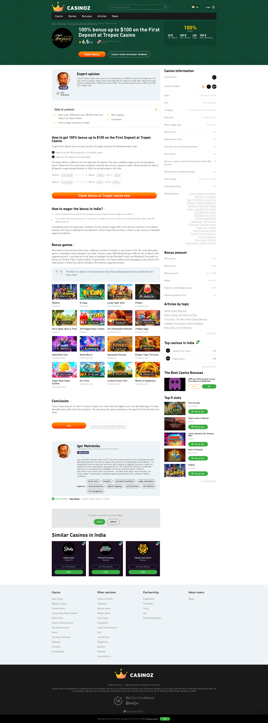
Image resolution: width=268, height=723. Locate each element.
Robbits (191, 465)
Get (69, 425)
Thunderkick (193, 406)
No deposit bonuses (61, 637)
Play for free (65, 296)
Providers (56, 646)
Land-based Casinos (107, 627)
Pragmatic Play (114, 306)
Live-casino (102, 618)
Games (72, 16)
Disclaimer (148, 603)
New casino (57, 598)
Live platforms (104, 656)
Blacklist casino (59, 603)
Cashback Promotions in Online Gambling (183, 323)
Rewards (56, 641)
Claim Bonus (92, 54)
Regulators (102, 641)
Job (144, 613)
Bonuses (87, 16)
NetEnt (191, 421)
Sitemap (101, 651)
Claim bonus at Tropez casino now (104, 195)
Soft (99, 632)
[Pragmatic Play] (209, 87)
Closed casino (58, 608)
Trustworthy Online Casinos (65, 613)
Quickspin (56, 306)
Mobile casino (103, 613)
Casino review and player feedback (129, 54)
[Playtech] (214, 87)
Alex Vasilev (74, 499)
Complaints (102, 622)
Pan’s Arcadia (194, 403)
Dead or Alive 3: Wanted (198, 418)
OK (165, 719)
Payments (102, 603)
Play (69, 572)
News (115, 16)
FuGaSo (191, 438)
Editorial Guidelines (152, 618)
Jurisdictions (103, 637)
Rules (54, 632)
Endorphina (192, 453)
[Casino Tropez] (214, 77)
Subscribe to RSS (134, 711)
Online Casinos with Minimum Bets (180, 315)
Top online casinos (60, 627)
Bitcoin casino (104, 608)
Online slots (57, 618)
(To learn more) (152, 719)
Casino (59, 16)
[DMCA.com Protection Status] (132, 704)
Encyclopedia (58, 651)
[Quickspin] (203, 87)
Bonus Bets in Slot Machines (178, 327)
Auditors (101, 646)
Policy (146, 608)
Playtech (56, 332)
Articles (101, 16)
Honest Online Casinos (62, 622)
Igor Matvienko (65, 93)
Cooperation (148, 598)
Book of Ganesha (195, 450)
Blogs (191, 598)
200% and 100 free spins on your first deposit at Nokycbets (201, 380)
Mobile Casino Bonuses (175, 310)
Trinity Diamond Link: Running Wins (200, 434)
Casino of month (105, 598)
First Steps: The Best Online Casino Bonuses (185, 319)
